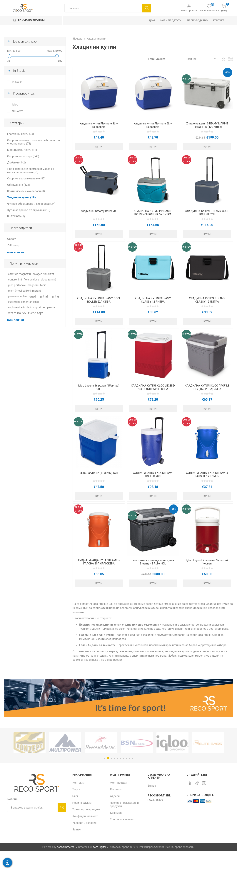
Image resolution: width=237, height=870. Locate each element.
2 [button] (107, 758)
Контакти (78, 782)
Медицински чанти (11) (22, 150)
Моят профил (189, 10)
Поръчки (115, 789)
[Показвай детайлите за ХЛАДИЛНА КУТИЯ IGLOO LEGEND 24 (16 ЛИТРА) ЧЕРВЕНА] (153, 355)
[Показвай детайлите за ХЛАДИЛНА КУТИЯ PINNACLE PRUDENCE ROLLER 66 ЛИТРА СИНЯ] (153, 180)
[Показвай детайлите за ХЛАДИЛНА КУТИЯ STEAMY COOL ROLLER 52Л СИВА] (99, 267)
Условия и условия (84, 822)
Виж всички (15, 252)
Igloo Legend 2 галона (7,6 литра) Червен (207, 562)
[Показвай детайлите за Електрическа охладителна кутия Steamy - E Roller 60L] (153, 530)
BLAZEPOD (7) (16, 216)
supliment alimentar (44, 296)
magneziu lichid (37, 285)
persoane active (17, 296)
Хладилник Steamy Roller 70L (99, 211)
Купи (98, 146)
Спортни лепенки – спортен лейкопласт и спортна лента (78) (33, 142)
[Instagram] (204, 783)
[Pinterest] (190, 783)
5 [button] (117, 758)
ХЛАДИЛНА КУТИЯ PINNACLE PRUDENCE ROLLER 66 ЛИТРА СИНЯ (153, 214)
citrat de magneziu (19, 274)
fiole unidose (31, 279)
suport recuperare (44, 307)
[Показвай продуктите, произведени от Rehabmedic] (65, 742)
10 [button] (132, 758)
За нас (76, 829)
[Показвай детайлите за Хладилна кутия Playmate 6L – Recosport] (153, 93)
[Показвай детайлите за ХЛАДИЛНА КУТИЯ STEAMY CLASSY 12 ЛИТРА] (153, 267)
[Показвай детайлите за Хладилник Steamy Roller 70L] (99, 180)
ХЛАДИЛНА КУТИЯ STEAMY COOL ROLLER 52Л (207, 212)
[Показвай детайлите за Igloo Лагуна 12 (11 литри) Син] (99, 442)
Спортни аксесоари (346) (23, 156)
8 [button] (126, 758)
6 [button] (120, 758)
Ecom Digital (98, 846)
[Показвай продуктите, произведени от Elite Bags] (172, 742)
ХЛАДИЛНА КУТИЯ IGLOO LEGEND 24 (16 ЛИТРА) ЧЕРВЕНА (153, 387)
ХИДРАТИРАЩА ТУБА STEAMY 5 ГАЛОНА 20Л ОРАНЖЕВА (99, 562)
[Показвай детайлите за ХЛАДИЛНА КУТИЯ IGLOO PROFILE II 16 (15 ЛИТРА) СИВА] (207, 355)
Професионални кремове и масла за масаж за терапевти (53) (30, 170)
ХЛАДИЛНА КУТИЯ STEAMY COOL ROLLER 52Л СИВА (99, 300)
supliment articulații (19, 307)
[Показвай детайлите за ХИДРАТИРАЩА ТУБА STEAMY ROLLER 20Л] (153, 442)
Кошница (116, 812)
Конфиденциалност (85, 816)
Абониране (62, 807)
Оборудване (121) (18, 184)
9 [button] (129, 758)
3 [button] (111, 758)
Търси (146, 8)
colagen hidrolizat (43, 274)
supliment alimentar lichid (23, 301)
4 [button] (114, 758)
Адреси (115, 796)
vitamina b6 (17, 313)
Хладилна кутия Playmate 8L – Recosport (99, 125)
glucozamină (48, 279)
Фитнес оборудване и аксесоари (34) (31, 203)
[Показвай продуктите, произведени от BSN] (101, 742)
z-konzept (35, 313)
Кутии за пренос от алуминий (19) (28, 210)
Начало (77, 38)
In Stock (17, 81)
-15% (227, 72)
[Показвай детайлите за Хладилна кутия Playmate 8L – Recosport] (99, 93)
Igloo (15, 104)
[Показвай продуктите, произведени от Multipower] (30, 742)
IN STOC (186, 79)
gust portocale (17, 285)
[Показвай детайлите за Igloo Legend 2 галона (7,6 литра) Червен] (207, 530)
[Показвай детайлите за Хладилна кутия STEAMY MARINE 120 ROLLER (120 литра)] (207, 93)
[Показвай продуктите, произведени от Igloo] (137, 742)
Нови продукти (81, 802)
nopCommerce (65, 846)
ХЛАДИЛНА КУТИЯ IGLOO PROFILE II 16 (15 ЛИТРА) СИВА (207, 387)
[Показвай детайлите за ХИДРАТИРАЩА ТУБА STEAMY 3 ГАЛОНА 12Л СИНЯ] (207, 442)
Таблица (223, 59)
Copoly (11, 239)
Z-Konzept (13, 245)
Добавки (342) (16, 162)
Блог (75, 796)
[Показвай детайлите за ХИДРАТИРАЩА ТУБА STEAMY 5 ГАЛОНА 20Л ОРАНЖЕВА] (99, 530)
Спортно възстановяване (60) (26, 178)
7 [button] (123, 758)
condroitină (15, 279)
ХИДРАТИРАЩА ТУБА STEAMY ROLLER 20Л (153, 474)
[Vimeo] (197, 782)
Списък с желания (121, 819)
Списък (230, 59)
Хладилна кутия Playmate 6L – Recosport (153, 125)
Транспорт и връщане (86, 809)
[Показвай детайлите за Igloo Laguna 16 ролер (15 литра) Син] (99, 355)
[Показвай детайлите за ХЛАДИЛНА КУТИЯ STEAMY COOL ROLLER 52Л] (207, 180)
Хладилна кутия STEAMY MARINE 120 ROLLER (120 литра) (207, 125)
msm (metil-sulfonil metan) (24, 290)
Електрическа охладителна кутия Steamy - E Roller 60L (153, 562)
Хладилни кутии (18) (21, 197)
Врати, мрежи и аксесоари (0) (26, 191)
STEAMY (17, 111)
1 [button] (104, 758)
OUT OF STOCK (78, 160)
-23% (173, 509)
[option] (29, 742)
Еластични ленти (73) (20, 134)
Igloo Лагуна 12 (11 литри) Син (99, 473)
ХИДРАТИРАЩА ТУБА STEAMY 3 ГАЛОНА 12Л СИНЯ (207, 474)
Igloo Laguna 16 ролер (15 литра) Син (98, 387)
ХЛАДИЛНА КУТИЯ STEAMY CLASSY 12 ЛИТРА (153, 300)
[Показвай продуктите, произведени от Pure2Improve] (208, 742)
